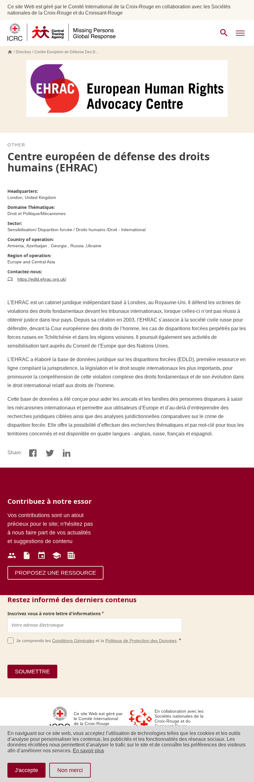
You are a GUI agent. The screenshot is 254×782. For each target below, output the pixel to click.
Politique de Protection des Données (141, 640)
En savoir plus (88, 750)
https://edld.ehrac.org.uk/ (41, 279)
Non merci (70, 770)
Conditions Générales (73, 640)
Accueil (9, 52)
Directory (23, 52)
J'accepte (26, 770)
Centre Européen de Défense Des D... (66, 52)
